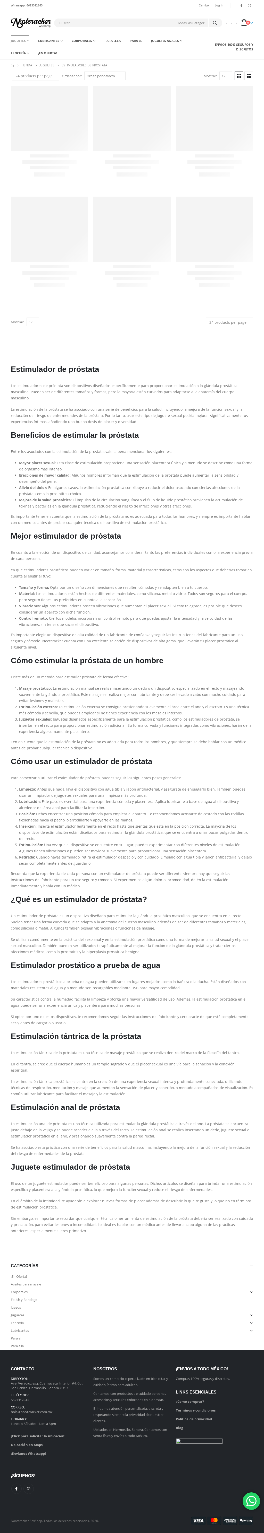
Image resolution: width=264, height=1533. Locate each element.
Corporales (82, 41)
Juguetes (18, 41)
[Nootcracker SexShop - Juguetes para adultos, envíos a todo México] (31, 23)
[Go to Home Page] (12, 65)
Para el (136, 41)
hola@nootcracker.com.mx (32, 1411)
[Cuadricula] (239, 76)
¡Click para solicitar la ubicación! (38, 1436)
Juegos (16, 1307)
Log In (219, 5)
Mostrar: (210, 76)
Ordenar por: (72, 76)
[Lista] (248, 76)
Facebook (16, 1489)
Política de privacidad (194, 1419)
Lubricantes (48, 41)
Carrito (204, 5)
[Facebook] (241, 5)
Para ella (112, 41)
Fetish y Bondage (24, 1299)
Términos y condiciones (196, 1410)
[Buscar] (215, 23)
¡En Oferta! (47, 53)
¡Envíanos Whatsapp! (28, 1453)
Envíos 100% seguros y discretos (234, 46)
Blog (179, 1427)
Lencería (18, 53)
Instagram (28, 1489)
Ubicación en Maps (27, 1444)
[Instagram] (249, 5)
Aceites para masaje (26, 1284)
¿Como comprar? (190, 1401)
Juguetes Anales (165, 41)
